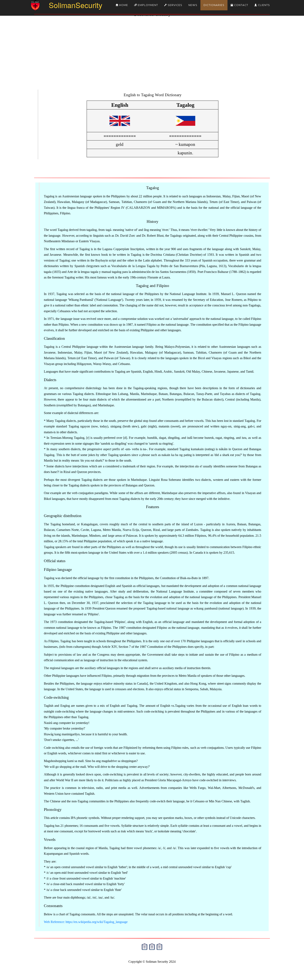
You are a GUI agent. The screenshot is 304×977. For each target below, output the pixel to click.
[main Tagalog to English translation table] (185, 128)
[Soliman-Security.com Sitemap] (159, 946)
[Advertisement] (152, 57)
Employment (147, 5)
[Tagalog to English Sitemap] (152, 946)
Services (174, 5)
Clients (263, 5)
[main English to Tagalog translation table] (119, 128)
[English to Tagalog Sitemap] (144, 946)
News (192, 5)
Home (123, 5)
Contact (240, 5)
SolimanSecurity (68, 5)
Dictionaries (213, 5)
